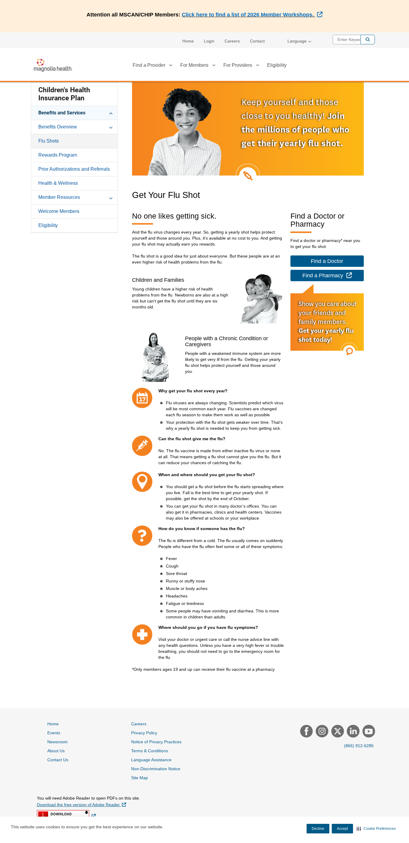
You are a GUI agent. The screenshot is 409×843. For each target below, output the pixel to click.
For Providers (237, 65)
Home (188, 41)
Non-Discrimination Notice (155, 768)
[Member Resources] (110, 197)
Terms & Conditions (149, 750)
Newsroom (57, 741)
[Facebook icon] (305, 732)
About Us (56, 750)
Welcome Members (58, 211)
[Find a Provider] (170, 66)
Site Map (139, 777)
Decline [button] (318, 829)
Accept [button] (342, 829)
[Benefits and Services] (110, 112)
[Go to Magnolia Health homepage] (53, 65)
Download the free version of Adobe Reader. (81, 804)
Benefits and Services (61, 113)
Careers (232, 41)
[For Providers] (257, 66)
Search (367, 39)
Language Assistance (151, 759)
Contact (257, 41)
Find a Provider (149, 65)
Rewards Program (57, 155)
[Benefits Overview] (110, 126)
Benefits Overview (57, 126)
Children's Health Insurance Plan (64, 94)
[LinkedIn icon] (352, 732)
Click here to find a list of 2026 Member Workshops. (252, 15)
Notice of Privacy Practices (156, 741)
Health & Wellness (58, 183)
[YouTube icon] (368, 732)
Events (53, 732)
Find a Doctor (327, 261)
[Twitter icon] (337, 732)
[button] (376, 828)
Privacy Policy (144, 732)
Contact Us (57, 759)
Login (209, 41)
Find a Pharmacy (332, 275)
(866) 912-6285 (359, 745)
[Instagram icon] (321, 732)
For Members (194, 65)
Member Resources (59, 197)
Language (297, 41)
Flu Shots (48, 140)
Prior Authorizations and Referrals (74, 169)
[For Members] (213, 66)
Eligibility (277, 65)
